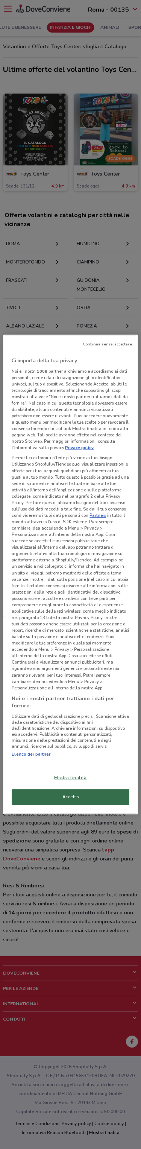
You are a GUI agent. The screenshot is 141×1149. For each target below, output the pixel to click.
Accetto (70, 797)
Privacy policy (79, 448)
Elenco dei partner (31, 754)
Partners (97, 515)
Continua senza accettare (107, 344)
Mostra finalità (70, 778)
